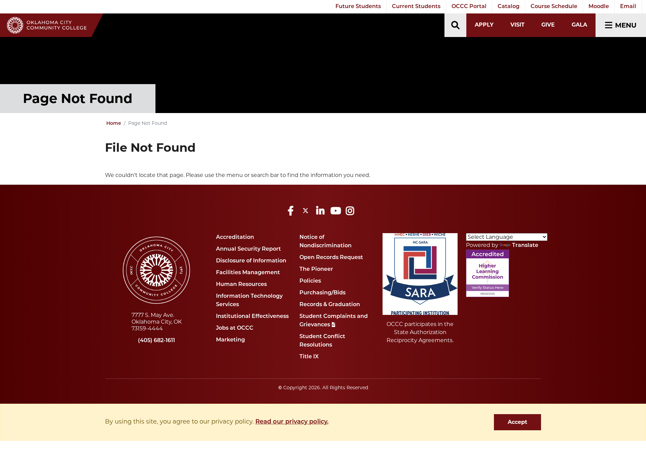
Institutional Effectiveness (252, 316)
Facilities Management (248, 273)
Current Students (416, 6)
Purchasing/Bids (322, 293)
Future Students (358, 6)
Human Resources (241, 284)
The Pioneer (316, 269)
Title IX (309, 357)
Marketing (230, 340)
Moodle (598, 6)
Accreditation (235, 237)
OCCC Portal (469, 6)
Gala (579, 25)
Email (628, 6)
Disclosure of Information (251, 261)
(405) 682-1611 (156, 340)
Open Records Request (331, 257)
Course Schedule (554, 6)
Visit (517, 25)
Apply (484, 25)
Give (548, 25)
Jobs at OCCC (234, 328)
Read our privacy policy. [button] (291, 422)
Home (113, 123)
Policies (310, 281)
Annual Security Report (248, 249)
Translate (525, 245)
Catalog (508, 6)
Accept (517, 422)
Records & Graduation (329, 304)
